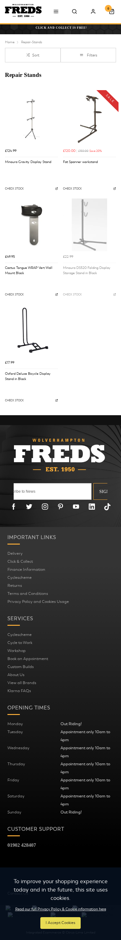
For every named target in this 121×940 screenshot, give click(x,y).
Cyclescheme (19, 577)
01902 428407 (21, 845)
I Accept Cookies (60, 922)
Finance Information (26, 569)
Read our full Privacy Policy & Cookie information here (60, 909)
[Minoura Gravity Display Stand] (31, 119)
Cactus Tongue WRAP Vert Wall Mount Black (28, 270)
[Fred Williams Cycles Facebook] (13, 506)
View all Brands (21, 682)
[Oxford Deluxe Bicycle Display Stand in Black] (31, 330)
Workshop (16, 650)
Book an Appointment (27, 658)
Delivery (15, 553)
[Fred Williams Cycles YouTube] (76, 506)
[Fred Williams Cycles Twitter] (29, 506)
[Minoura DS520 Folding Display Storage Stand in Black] (89, 224)
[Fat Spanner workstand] (89, 119)
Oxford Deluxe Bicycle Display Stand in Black (28, 376)
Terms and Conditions (27, 593)
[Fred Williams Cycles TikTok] (107, 506)
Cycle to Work (19, 642)
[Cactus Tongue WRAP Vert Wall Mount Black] (31, 224)
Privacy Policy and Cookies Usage (38, 601)
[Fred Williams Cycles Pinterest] (60, 506)
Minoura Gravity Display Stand (28, 162)
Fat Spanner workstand (80, 162)
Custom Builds (20, 666)
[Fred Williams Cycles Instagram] (45, 506)
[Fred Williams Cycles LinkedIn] (92, 506)
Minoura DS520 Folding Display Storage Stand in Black (86, 270)
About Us (16, 674)
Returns (14, 585)
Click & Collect (20, 561)
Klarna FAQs (19, 690)
